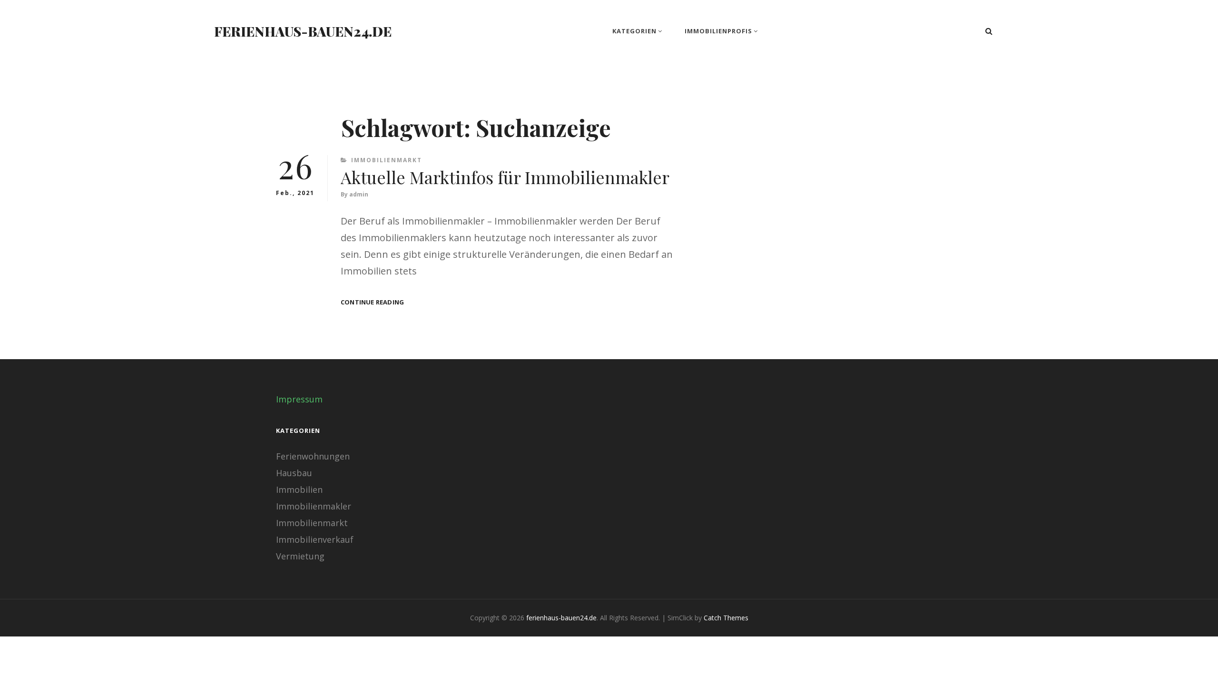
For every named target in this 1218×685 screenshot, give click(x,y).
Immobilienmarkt (386, 160)
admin (358, 194)
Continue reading (372, 302)
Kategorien (634, 31)
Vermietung (300, 556)
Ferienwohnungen (313, 456)
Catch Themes (726, 617)
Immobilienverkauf (315, 539)
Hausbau (294, 473)
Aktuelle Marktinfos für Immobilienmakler (505, 177)
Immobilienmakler (313, 506)
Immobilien (299, 489)
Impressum (299, 399)
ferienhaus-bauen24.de (303, 31)
